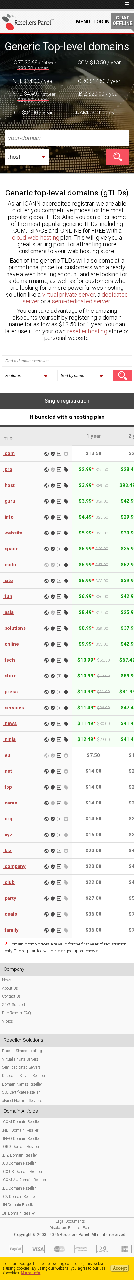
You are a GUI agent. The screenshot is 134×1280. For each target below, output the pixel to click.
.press (10, 692)
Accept (120, 1268)
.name (10, 803)
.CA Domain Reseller (19, 1196)
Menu (83, 22)
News (6, 980)
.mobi (9, 565)
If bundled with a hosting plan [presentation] (67, 417)
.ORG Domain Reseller (20, 1147)
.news (10, 723)
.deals (10, 914)
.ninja (9, 739)
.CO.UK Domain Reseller (22, 1171)
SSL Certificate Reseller (21, 1092)
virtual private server (68, 294)
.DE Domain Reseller (19, 1188)
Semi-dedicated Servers (21, 1067)
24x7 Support (13, 1005)
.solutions (14, 628)
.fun (7, 596)
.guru (9, 501)
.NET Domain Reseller (20, 1130)
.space (11, 549)
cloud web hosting (35, 237)
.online (11, 644)
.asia (8, 612)
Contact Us (11, 996)
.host (9, 485)
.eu (6, 755)
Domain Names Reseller (22, 1084)
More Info (30, 1273)
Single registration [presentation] (67, 400)
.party (9, 898)
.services (13, 707)
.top (7, 787)
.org (7, 819)
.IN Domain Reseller (18, 1205)
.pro (7, 469)
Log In (101, 22)
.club (9, 882)
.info (8, 517)
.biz (7, 850)
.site (8, 580)
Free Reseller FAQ (16, 1013)
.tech (9, 660)
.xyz (8, 835)
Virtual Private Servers (20, 1059)
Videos (7, 1021)
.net (7, 771)
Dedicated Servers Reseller (23, 1076)
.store (10, 676)
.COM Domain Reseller (21, 1122)
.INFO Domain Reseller (21, 1138)
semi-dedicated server (81, 301)
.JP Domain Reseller (18, 1213)
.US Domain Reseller (19, 1163)
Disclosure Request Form (70, 1228)
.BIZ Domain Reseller (19, 1155)
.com (9, 453)
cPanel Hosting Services (22, 1100)
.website (12, 533)
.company (14, 866)
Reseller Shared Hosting (22, 1051)
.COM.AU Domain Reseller (24, 1180)
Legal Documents (70, 1221)
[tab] (67, 401)
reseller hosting (87, 331)
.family (11, 930)
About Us (10, 988)
